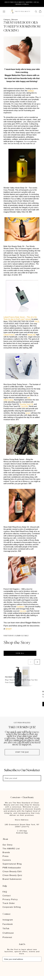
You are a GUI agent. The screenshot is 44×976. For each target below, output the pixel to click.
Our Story (8, 845)
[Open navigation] (4, 11)
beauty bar (31, 335)
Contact (7, 896)
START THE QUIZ (22, 752)
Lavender (24, 406)
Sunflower (20, 607)
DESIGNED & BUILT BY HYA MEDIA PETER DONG (19, 966)
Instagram (8, 920)
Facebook (8, 924)
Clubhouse (8, 933)
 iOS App (22, 831)
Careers (7, 860)
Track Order (9, 903)
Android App (22, 833)
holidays (31, 91)
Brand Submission (12, 879)
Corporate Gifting (12, 907)
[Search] (36, 11)
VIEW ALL (20, 653)
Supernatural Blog (12, 864)
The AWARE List (11, 849)
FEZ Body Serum (12, 677)
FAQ (5, 892)
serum (27, 413)
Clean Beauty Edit (12, 871)
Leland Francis (9, 335)
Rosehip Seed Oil (26, 404)
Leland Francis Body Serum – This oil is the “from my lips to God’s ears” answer (20, 318)
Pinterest (7, 937)
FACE (36, 321)
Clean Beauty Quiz (12, 875)
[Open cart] (40, 11)
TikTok (6, 929)
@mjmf (8, 629)
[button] (37, 661)
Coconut (23, 611)
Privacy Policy (10, 899)
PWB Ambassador (12, 868)
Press (6, 856)
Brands (6, 852)
